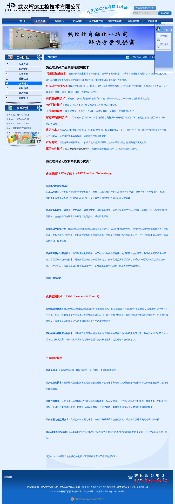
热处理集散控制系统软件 (77, 148)
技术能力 (23, 83)
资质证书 (23, 98)
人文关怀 (23, 74)
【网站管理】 (88, 491)
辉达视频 (23, 93)
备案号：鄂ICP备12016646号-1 (111, 491)
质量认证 (23, 78)
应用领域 (23, 88)
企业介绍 (23, 64)
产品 (138, 8)
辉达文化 (23, 69)
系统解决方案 (147, 8)
